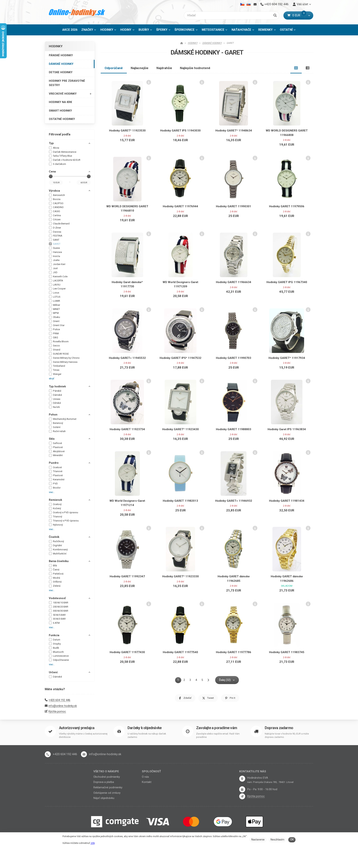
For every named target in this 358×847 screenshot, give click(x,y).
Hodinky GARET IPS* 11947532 (180, 358)
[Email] (255, 4)
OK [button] (292, 839)
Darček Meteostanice (64, 151)
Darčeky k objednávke (144, 728)
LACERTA (58, 280)
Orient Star (59, 325)
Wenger (57, 374)
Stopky (57, 643)
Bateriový (58, 423)
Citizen (57, 219)
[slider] (51, 176)
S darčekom (59, 164)
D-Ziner (57, 227)
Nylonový (58, 524)
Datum (56, 639)
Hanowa (57, 252)
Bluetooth (58, 652)
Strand (56, 349)
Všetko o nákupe (106, 771)
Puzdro (54, 462)
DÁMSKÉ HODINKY (61, 64)
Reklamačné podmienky (107, 787)
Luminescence (61, 655)
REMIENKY (265, 29)
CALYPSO (58, 203)
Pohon (53, 414)
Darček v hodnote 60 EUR (66, 159)
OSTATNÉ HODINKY (62, 119)
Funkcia (54, 635)
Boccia (56, 199)
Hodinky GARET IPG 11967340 (286, 282)
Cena (52, 171)
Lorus (56, 292)
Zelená (56, 585)
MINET (56, 309)
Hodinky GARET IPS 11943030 (180, 130)
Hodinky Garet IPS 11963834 (287, 429)
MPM (56, 313)
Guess (56, 248)
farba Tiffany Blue (62, 155)
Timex (56, 370)
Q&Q (55, 337)
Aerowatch (59, 195)
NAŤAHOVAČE (241, 29)
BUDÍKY (144, 29)
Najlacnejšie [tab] (139, 68)
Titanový (57, 516)
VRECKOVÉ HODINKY (63, 93)
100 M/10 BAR (60, 602)
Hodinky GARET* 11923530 (127, 130)
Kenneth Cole (60, 276)
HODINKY (106, 29)
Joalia (56, 260)
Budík (56, 647)
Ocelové (57, 467)
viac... (52, 492)
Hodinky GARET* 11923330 (180, 576)
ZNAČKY (87, 29)
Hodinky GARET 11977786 (233, 652)
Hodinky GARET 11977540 (180, 652)
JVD (55, 272)
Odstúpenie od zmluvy (106, 792)
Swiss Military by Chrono (66, 357)
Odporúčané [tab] (114, 68)
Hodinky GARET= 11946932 (233, 500)
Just (55, 268)
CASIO (56, 211)
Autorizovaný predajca (76, 728)
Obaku (56, 317)
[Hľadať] (275, 15)
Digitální (57, 545)
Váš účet (302, 4)
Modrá (56, 577)
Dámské (57, 395)
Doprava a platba (103, 782)
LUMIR (56, 300)
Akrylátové (59, 451)
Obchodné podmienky (106, 776)
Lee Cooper (59, 288)
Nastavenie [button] (258, 839)
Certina (57, 215)
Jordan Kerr (59, 264)
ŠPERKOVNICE (184, 29)
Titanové (57, 471)
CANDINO (58, 207)
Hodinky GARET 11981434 (286, 500)
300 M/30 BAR (60, 610)
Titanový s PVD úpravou (66, 520)
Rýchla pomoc (57, 711)
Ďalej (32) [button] (225, 680)
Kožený (57, 508)
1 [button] (179, 680)
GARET (56, 243)
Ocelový (57, 504)
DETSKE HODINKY (61, 72)
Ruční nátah (59, 431)
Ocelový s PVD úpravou (65, 512)
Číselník (54, 537)
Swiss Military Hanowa (65, 362)
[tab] (296, 68)
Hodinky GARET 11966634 (233, 282)
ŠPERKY (161, 29)
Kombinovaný (60, 549)
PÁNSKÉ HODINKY (61, 55)
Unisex (56, 399)
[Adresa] (242, 779)
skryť (51, 378)
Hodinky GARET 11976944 (180, 206)
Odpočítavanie (61, 660)
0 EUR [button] (298, 15)
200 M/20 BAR (60, 606)
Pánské (57, 390)
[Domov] (77, 12)
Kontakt (146, 782)
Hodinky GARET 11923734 (127, 429)
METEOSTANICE (213, 29)
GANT (56, 239)
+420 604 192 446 (59, 700)
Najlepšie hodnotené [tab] (195, 68)
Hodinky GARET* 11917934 (286, 358)
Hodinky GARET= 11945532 (127, 358)
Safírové (57, 443)
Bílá (55, 565)
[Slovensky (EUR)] (248, 4)
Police (56, 329)
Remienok (55, 500)
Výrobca (54, 190)
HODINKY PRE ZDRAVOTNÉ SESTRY (67, 83)
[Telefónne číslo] (48, 754)
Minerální (58, 455)
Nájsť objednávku (103, 798)
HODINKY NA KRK (60, 102)
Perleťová (58, 573)
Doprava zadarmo (279, 728)
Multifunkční (59, 553)
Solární (56, 427)
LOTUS (56, 296)
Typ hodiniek (57, 386)
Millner (56, 305)
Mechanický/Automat (64, 419)
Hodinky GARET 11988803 (233, 429)
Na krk (56, 407)
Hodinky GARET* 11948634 (233, 130)
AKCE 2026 (69, 29)
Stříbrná (57, 581)
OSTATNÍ (286, 29)
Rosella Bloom (61, 341)
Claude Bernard (61, 223)
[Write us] (242, 796)
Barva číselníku (59, 561)
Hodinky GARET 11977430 (127, 652)
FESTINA (57, 235)
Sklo (52, 438)
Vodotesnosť (57, 598)
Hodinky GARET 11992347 (127, 576)
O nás (145, 776)
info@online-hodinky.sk (62, 706)
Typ (51, 143)
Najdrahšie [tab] (164, 68)
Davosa (57, 231)
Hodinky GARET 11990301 (233, 206)
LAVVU (56, 284)
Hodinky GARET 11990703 (233, 358)
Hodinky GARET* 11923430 (180, 429)
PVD (55, 483)
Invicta (56, 256)
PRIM (56, 333)
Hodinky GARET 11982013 (180, 500)
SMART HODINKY (60, 110)
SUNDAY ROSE (61, 353)
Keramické (58, 479)
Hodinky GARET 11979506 (286, 206)
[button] (309, 15)
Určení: (53, 672)
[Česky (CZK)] (242, 4)
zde (93, 843)
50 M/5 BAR (59, 614)
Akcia (56, 147)
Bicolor (57, 487)
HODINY (125, 29)
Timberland (59, 365)
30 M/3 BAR (59, 618)
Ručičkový (58, 541)
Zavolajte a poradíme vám (216, 728)
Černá (56, 569)
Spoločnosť (151, 771)
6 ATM (56, 622)
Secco (56, 345)
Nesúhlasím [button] (277, 839)
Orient (56, 321)
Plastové (58, 447)
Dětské (57, 403)
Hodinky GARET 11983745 (286, 652)
